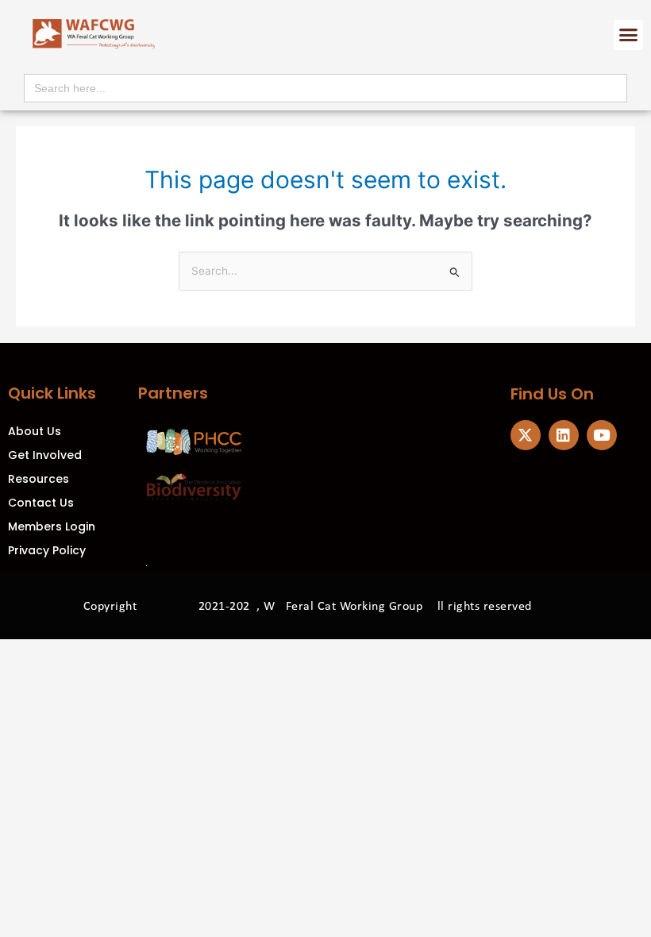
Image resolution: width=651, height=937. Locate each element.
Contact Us (41, 503)
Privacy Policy (47, 550)
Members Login (51, 526)
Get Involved (45, 455)
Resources (38, 479)
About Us (34, 431)
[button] (629, 35)
